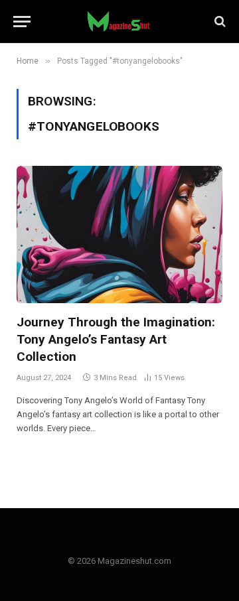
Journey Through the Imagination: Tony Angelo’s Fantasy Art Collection (116, 339)
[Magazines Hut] (119, 21)
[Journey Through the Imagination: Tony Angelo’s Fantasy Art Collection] (119, 234)
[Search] (219, 21)
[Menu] (22, 21)
